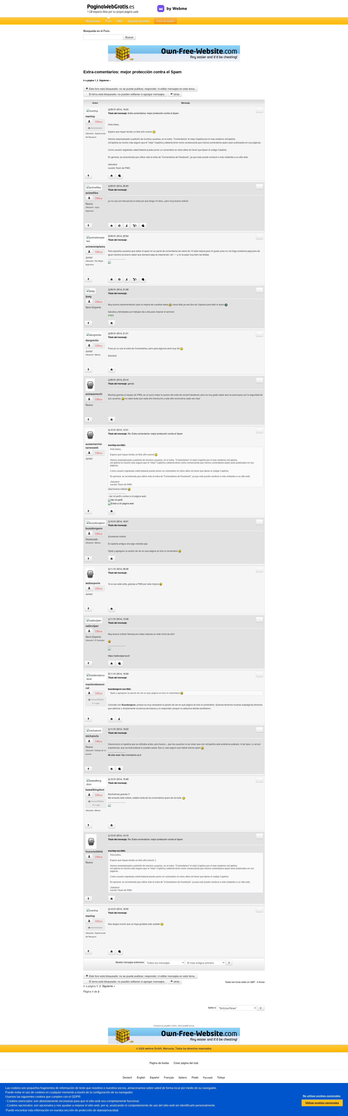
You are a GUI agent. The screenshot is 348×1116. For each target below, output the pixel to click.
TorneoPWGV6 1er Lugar (97, 803)
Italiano (183, 1077)
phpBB (167, 1026)
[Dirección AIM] (126, 226)
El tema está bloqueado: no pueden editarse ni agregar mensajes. (126, 94)
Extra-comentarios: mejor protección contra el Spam (132, 72)
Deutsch (127, 1077)
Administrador (96, 128)
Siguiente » (105, 80)
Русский (207, 1077)
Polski (195, 1077)
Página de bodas (159, 1063)
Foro (108, 21)
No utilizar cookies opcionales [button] (321, 1095)
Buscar (129, 37)
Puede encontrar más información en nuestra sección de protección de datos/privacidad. (62, 1110)
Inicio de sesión (165, 21)
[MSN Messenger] (119, 176)
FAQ (119, 21)
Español (154, 1077)
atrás (176, 94)
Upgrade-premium (139, 21)
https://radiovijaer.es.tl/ (119, 655)
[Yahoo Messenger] (134, 226)
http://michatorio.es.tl (131, 754)
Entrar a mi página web (122, 503)
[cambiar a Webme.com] (172, 5)
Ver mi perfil (117, 499)
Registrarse (93, 21)
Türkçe (221, 1077)
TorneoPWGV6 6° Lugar (97, 701)
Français (169, 1077)
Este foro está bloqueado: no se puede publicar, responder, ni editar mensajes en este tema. (141, 88)
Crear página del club (186, 1063)
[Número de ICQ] (119, 226)
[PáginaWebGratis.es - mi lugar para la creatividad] (120, 8)
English (141, 1077)
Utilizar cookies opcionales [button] (322, 1102)
